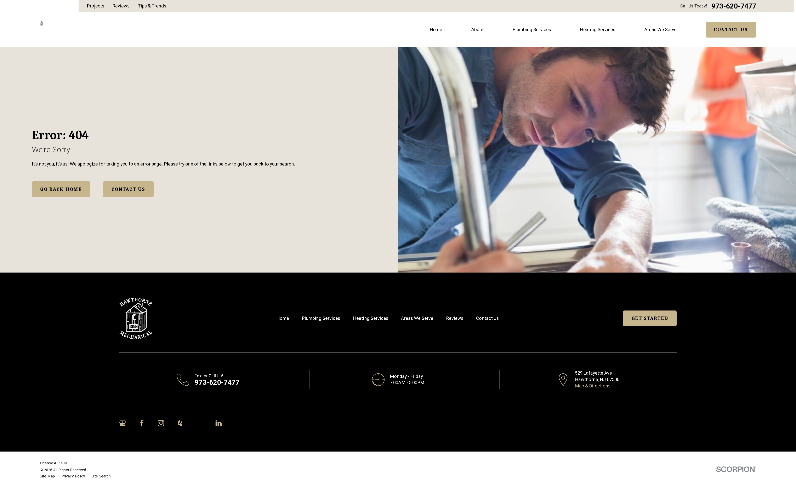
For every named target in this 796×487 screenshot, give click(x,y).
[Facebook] (142, 423)
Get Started (650, 318)
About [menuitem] (477, 29)
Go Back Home (61, 189)
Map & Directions (592, 385)
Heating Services (370, 318)
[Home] (41, 23)
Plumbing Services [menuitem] (532, 29)
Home (283, 318)
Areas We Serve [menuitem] (660, 29)
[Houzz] (180, 423)
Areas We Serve (417, 318)
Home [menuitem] (436, 29)
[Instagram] (161, 423)
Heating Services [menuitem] (597, 29)
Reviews (121, 6)
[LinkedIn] (218, 423)
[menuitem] (47, 476)
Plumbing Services (321, 318)
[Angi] (199, 423)
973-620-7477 (733, 6)
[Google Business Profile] (122, 423)
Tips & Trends (152, 6)
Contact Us (731, 29)
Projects (95, 6)
